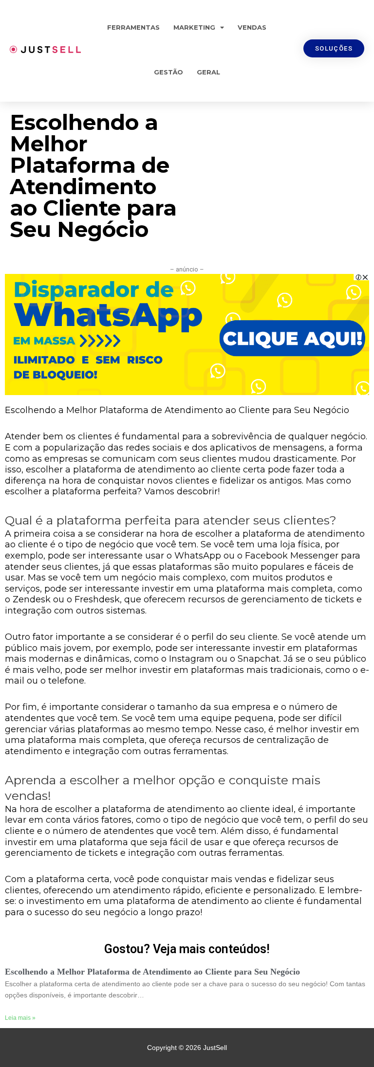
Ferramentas (133, 27)
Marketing (194, 27)
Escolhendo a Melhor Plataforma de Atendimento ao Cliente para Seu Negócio (152, 972)
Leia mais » (20, 1017)
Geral (208, 72)
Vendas (252, 27)
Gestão (168, 72)
